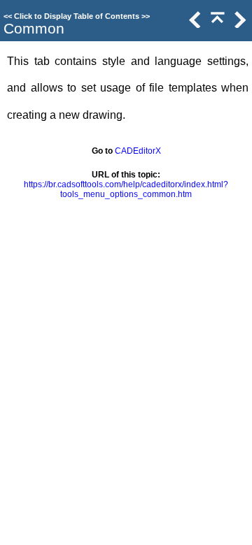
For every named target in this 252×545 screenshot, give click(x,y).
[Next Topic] (238, 25)
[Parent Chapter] (216, 25)
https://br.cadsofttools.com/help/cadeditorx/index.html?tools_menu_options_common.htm (126, 189)
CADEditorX (138, 151)
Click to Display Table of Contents (76, 16)
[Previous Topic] (194, 25)
